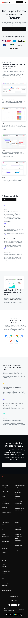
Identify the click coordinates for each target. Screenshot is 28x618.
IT (2, 529)
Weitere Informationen (9, 199)
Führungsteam (4, 566)
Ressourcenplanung (18, 503)
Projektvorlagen (18, 540)
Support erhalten (18, 524)
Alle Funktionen (5, 487)
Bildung (3, 543)
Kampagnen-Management (20, 485)
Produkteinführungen (19, 501)
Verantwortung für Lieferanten (7, 587)
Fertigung (3, 546)
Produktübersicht (5, 485)
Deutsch (15, 600)
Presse (3, 578)
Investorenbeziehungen (6, 580)
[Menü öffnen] (25, 2)
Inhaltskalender (18, 487)
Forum (16, 531)
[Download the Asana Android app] (18, 614)
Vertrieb (3, 534)
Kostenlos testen (14, 465)
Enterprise (4, 501)
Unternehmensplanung (19, 498)
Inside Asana (4, 573)
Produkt (3, 531)
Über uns (3, 564)
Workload (17, 299)
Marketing (4, 524)
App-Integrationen (5, 503)
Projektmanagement (5, 509)
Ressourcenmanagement (6, 512)
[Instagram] (14, 605)
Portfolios (11, 299)
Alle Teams (4, 554)
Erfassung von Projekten (19, 508)
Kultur (3, 576)
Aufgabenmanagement (19, 510)
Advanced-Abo (4, 498)
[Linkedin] (12, 605)
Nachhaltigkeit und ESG (6, 590)
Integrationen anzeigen (14, 347)
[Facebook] (16, 605)
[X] (9, 605)
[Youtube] (19, 605)
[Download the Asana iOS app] (9, 614)
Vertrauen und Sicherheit (6, 583)
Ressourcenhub (18, 534)
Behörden (4, 552)
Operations (4, 527)
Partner (16, 547)
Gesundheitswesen (5, 536)
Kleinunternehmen (5, 522)
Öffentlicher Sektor (5, 541)
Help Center (17, 522)
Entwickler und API (18, 545)
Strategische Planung (19, 505)
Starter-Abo (4, 496)
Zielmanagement (18, 492)
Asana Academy (18, 527)
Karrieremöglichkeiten (6, 571)
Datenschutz (4, 585)
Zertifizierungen (18, 529)
